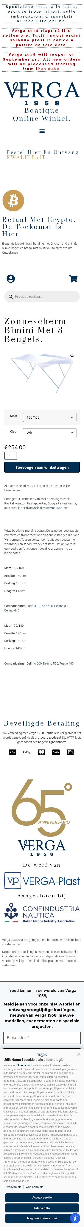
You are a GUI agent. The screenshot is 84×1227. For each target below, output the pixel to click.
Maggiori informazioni (42, 1218)
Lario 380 (33, 606)
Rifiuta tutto (42, 1208)
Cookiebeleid (35, 1186)
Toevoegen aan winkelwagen (42, 467)
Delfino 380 (61, 606)
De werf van (42, 865)
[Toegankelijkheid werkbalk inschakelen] (75, 1218)
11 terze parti (24, 1065)
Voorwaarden (59, 508)
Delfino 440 (11, 610)
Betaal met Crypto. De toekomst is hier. (39, 227)
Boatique (42, 111)
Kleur (14, 431)
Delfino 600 (34, 663)
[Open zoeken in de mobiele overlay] (42, 296)
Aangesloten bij (42, 896)
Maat (13, 416)
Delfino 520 (50, 663)
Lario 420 (46, 606)
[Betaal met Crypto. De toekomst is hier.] (13, 200)
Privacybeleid (12, 1186)
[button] (79, 1054)
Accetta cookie (42, 1197)
